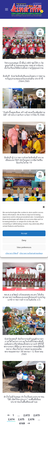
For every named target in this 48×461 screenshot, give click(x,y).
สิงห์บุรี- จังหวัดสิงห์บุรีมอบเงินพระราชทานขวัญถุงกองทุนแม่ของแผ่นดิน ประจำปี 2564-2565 (24, 78)
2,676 (31, 419)
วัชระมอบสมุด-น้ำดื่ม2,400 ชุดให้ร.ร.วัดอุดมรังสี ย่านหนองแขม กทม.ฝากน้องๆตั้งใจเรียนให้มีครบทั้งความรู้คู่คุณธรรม (24, 65)
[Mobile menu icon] (6, 9)
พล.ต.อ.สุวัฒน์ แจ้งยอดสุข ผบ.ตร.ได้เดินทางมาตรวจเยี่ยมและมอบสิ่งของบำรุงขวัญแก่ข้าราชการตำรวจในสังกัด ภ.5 (24, 297)
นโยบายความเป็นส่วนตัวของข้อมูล (31, 253)
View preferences (24, 247)
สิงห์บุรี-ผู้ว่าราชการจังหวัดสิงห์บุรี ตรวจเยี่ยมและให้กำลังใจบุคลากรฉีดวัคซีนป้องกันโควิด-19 (24, 160)
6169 (22, 423)
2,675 (21, 419)
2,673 (36, 415)
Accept (24, 233)
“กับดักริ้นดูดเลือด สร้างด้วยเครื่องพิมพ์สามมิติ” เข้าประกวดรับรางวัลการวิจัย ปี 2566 (24, 113)
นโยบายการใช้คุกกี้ (12, 253)
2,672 (26, 415)
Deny (24, 240)
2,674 (11, 419)
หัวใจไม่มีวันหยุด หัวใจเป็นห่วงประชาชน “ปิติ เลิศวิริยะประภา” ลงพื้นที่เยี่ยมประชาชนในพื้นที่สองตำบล (24, 399)
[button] (43, 207)
